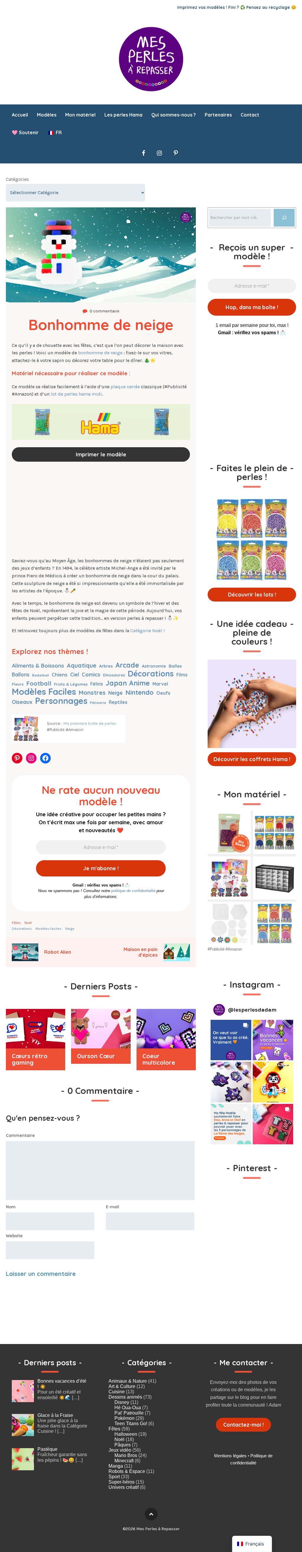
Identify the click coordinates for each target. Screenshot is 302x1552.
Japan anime (128, 683)
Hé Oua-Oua (127, 1407)
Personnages (61, 701)
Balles (175, 666)
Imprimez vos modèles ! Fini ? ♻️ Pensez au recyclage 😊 (236, 7)
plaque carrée (125, 386)
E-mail (112, 1207)
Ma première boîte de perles (89, 723)
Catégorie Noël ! (147, 630)
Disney (121, 1402)
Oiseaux (22, 702)
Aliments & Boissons (38, 665)
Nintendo (139, 692)
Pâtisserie (98, 703)
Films (182, 675)
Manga (116, 1466)
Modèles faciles (44, 692)
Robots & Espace (127, 1471)
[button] (231, 1040)
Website (14, 1235)
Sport (114, 1476)
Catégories (17, 179)
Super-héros (121, 1481)
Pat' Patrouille (129, 1412)
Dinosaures (114, 675)
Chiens (60, 674)
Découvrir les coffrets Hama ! (252, 759)
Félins (96, 684)
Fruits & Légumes (71, 684)
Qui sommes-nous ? (173, 115)
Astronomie (154, 666)
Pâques (122, 1444)
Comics (91, 674)
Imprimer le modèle (101, 454)
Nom (11, 1207)
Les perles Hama (123, 115)
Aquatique (81, 665)
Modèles (46, 115)
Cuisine (117, 1391)
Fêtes (16, 923)
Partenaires (218, 115)
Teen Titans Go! (130, 1423)
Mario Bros (125, 1455)
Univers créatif (124, 1487)
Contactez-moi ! (243, 1424)
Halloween (125, 1434)
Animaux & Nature (128, 1381)
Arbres (106, 666)
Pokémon (124, 1418)
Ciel (74, 674)
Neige (115, 693)
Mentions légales (230, 1455)
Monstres (92, 692)
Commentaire (20, 1135)
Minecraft (124, 1460)
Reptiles (118, 702)
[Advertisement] (101, 510)
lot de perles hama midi (76, 394)
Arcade (127, 665)
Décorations (151, 674)
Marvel (160, 684)
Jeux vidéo (120, 1450)
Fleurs (18, 684)
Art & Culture (122, 1386)
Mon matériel (80, 115)
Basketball (40, 675)
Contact (250, 115)
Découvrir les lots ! (252, 594)
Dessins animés (125, 1396)
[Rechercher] (284, 218)
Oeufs (163, 693)
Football (38, 683)
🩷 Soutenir (25, 132)
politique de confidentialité (133, 891)
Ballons (20, 674)
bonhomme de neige (100, 352)
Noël (28, 923)
